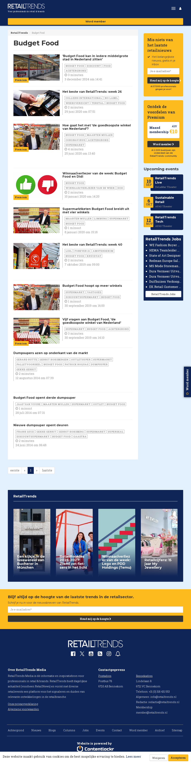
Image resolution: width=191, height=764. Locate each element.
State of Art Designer (165, 255)
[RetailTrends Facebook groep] (73, 654)
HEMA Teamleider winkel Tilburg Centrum (165, 250)
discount (94, 65)
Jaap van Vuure (28, 404)
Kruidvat (94, 255)
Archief (160, 730)
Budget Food (74, 65)
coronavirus (75, 140)
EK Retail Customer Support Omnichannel (165, 287)
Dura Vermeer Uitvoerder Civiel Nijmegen (165, 276)
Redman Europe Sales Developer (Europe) (165, 261)
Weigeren (158, 758)
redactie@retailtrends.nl (163, 702)
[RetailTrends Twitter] (82, 655)
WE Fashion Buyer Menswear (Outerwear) (165, 245)
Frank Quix (25, 431)
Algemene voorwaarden (23, 709)
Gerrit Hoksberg (71, 431)
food (107, 65)
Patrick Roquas (76, 364)
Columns (69, 730)
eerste (14, 470)
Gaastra (80, 436)
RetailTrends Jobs (163, 294)
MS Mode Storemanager (165, 266)
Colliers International (83, 97)
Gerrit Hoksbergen (54, 359)
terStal (98, 103)
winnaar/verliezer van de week (90, 187)
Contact (117, 730)
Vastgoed (94, 292)
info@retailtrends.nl (163, 697)
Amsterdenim (103, 250)
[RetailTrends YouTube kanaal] (91, 654)
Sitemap (177, 730)
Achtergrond (75, 70)
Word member (95, 21)
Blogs (52, 730)
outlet (98, 404)
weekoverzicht (77, 103)
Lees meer (133, 756)
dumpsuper (99, 364)
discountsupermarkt (81, 297)
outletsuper (80, 359)
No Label (111, 97)
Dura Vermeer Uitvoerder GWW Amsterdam (165, 271)
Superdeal (115, 431)
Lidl (68, 250)
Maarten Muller (100, 134)
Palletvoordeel (28, 364)
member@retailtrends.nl (151, 712)
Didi (120, 187)
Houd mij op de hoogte (164, 80)
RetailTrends (19, 32)
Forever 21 (82, 250)
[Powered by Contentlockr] (95, 749)
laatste (47, 470)
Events (100, 730)
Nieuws (36, 730)
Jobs (85, 730)
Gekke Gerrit (26, 369)
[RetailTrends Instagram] (109, 654)
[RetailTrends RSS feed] (100, 654)
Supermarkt (74, 144)
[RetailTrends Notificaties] (118, 654)
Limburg (100, 218)
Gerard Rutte (26, 359)
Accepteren (178, 758)
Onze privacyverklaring (23, 704)
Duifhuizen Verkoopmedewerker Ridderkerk (165, 281)
